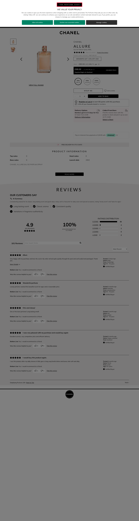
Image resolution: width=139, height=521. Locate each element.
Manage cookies (101, 22)
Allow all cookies (37, 22)
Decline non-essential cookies (69, 22)
